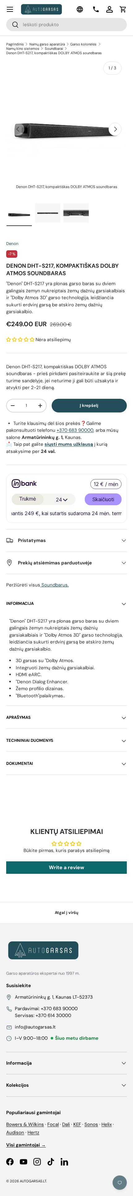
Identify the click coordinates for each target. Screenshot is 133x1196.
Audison (15, 1132)
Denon (12, 243)
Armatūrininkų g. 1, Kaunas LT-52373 (54, 997)
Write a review (66, 867)
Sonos (91, 1124)
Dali (66, 1124)
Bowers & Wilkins (25, 1124)
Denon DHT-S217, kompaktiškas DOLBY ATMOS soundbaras (54, 53)
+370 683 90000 (75, 430)
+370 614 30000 (53, 1015)
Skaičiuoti (103, 500)
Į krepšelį (89, 405)
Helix (106, 1124)
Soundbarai (54, 48)
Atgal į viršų (66, 912)
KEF (77, 1124)
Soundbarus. (54, 585)
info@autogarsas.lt (35, 1027)
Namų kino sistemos (22, 48)
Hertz (33, 1132)
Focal (53, 1124)
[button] (123, 9)
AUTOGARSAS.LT (33, 1181)
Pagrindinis (15, 44)
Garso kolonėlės (83, 44)
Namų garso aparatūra (47, 44)
